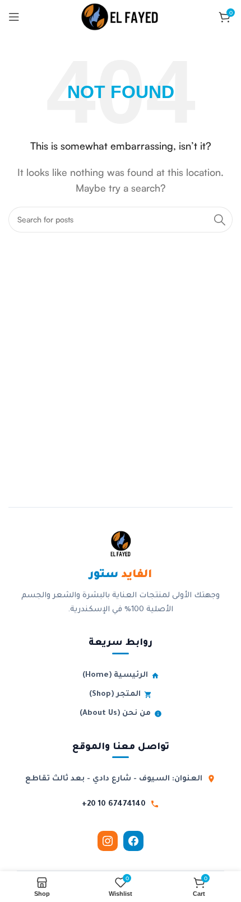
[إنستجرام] (108, 841)
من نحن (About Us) (115, 713)
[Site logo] (120, 15)
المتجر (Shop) (115, 694)
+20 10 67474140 (114, 804)
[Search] (220, 220)
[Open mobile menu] (14, 17)
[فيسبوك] (133, 841)
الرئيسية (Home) (115, 675)
